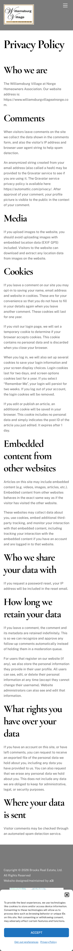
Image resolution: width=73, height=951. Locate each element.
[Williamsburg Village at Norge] (19, 23)
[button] (67, 895)
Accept (36, 932)
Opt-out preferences (26, 942)
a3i (51, 880)
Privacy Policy (48, 942)
